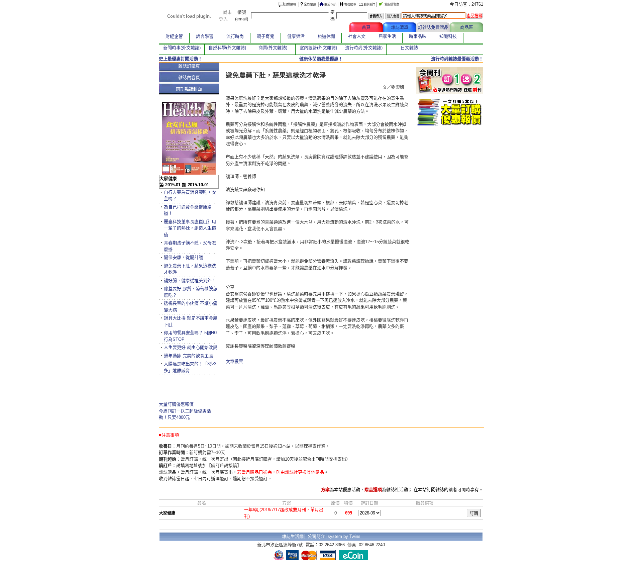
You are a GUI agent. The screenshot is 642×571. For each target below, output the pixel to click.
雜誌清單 (399, 27)
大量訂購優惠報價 (176, 404)
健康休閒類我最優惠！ (321, 58)
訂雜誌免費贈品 (433, 27)
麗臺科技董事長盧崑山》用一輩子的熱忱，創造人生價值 (190, 228)
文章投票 (234, 361)
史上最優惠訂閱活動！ (180, 58)
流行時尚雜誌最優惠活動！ (457, 58)
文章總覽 (332, 27)
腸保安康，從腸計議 (183, 257)
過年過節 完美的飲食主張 (188, 355)
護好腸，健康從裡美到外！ (190, 280)
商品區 (466, 27)
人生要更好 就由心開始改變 (190, 347)
